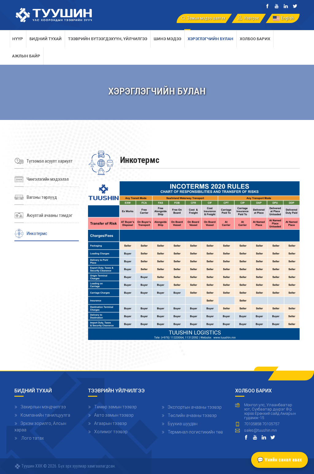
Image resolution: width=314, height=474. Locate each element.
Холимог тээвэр (111, 431)
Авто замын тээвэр (114, 415)
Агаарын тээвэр (110, 423)
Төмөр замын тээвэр (115, 406)
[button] (194, 260)
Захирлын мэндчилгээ (43, 406)
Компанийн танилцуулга (45, 415)
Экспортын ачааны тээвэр (195, 407)
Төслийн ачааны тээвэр (192, 415)
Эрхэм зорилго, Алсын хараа (40, 426)
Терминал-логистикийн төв (195, 432)
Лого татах (32, 438)
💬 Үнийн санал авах (279, 460)
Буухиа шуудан (182, 423)
